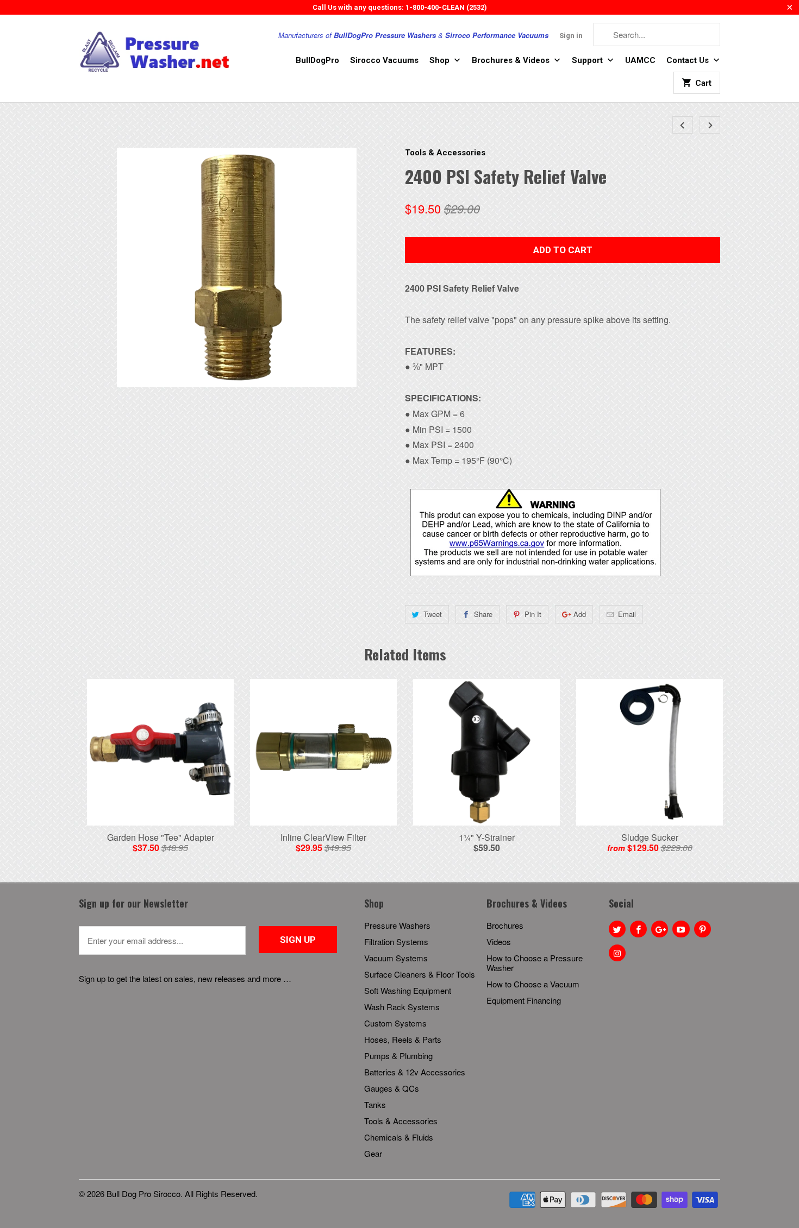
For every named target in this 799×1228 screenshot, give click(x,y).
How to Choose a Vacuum (532, 984)
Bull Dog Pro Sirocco (143, 1193)
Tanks (375, 1104)
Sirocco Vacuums (384, 60)
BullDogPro (317, 60)
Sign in (571, 36)
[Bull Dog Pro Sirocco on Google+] (659, 929)
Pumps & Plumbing (398, 1055)
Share (483, 614)
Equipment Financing (523, 1000)
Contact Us (688, 60)
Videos (498, 941)
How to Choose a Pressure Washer (534, 962)
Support (588, 60)
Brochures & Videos (512, 60)
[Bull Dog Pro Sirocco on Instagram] (617, 952)
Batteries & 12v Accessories (414, 1072)
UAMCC (640, 60)
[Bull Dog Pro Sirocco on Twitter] (617, 929)
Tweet (432, 614)
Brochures (504, 925)
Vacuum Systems (396, 957)
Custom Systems (395, 1023)
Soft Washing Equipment (407, 990)
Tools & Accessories (445, 153)
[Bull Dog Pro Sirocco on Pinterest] (702, 929)
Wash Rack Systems (402, 1006)
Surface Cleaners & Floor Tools (419, 974)
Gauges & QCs (391, 1088)
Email (627, 614)
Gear (373, 1153)
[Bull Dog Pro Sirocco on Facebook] (638, 929)
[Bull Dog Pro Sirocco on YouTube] (680, 929)
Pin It (533, 614)
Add (579, 614)
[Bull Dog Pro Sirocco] (155, 52)
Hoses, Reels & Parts (402, 1039)
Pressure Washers (397, 925)
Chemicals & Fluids (398, 1137)
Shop (440, 60)
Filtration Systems (396, 941)
